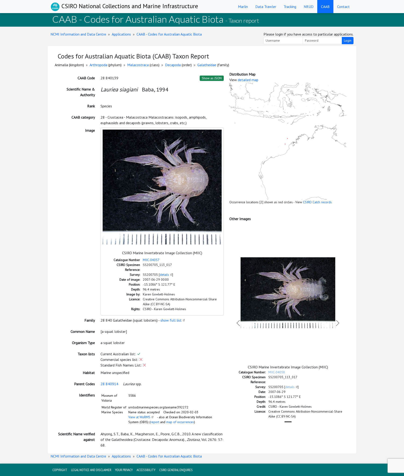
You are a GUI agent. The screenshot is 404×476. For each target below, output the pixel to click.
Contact (343, 6)
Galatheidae (206, 64)
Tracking (290, 6)
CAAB (325, 6)
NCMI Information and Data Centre (78, 34)
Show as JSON (212, 78)
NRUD (309, 6)
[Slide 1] (288, 422)
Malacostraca (138, 64)
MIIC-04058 (276, 372)
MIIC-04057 (151, 260)
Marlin (243, 6)
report (154, 422)
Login (347, 40)
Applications (121, 34)
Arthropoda (98, 64)
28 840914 (109, 384)
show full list (171, 320)
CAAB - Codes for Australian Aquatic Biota (169, 34)
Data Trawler (265, 6)
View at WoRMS (139, 417)
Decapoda (173, 64)
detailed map (248, 79)
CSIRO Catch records (317, 202)
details (164, 275)
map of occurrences (180, 422)
